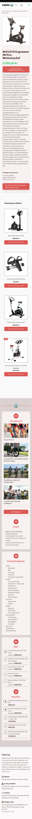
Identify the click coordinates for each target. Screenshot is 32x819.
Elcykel (8, 579)
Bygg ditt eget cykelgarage (14, 531)
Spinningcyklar (12, 619)
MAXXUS (11, 175)
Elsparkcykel (12, 601)
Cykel (3, 11)
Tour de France (9, 440)
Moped (8, 606)
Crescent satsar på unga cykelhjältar (12, 502)
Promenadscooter (13, 613)
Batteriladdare (12, 597)
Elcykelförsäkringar (11, 534)
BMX (9, 570)
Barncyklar (11, 568)
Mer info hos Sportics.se (16, 242)
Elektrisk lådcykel (13, 590)
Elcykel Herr (12, 586)
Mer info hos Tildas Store (16, 285)
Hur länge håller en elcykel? (14, 536)
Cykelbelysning (10, 630)
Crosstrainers (12, 617)
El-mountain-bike (13, 581)
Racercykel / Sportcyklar (15, 577)
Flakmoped (11, 610)
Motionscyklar (9, 11)
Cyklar (8, 566)
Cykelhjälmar (10, 628)
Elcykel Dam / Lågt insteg (16, 584)
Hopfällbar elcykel (14, 592)
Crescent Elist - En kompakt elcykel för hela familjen (16, 460)
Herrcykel (11, 575)
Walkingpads (12, 622)
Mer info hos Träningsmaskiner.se (16, 69)
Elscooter (9, 599)
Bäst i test (9, 626)
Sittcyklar (11, 624)
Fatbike (10, 604)
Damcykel (11, 572)
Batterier (11, 595)
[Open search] (29, 5)
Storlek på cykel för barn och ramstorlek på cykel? (14, 544)
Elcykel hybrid (12, 588)
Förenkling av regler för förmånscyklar (12, 481)
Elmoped (11, 608)
